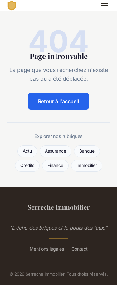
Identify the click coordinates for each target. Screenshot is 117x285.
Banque (87, 150)
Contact (79, 249)
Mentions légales (47, 249)
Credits (27, 165)
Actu (27, 150)
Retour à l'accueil (58, 101)
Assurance (55, 150)
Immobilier (86, 165)
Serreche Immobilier (58, 206)
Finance (55, 165)
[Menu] (104, 6)
